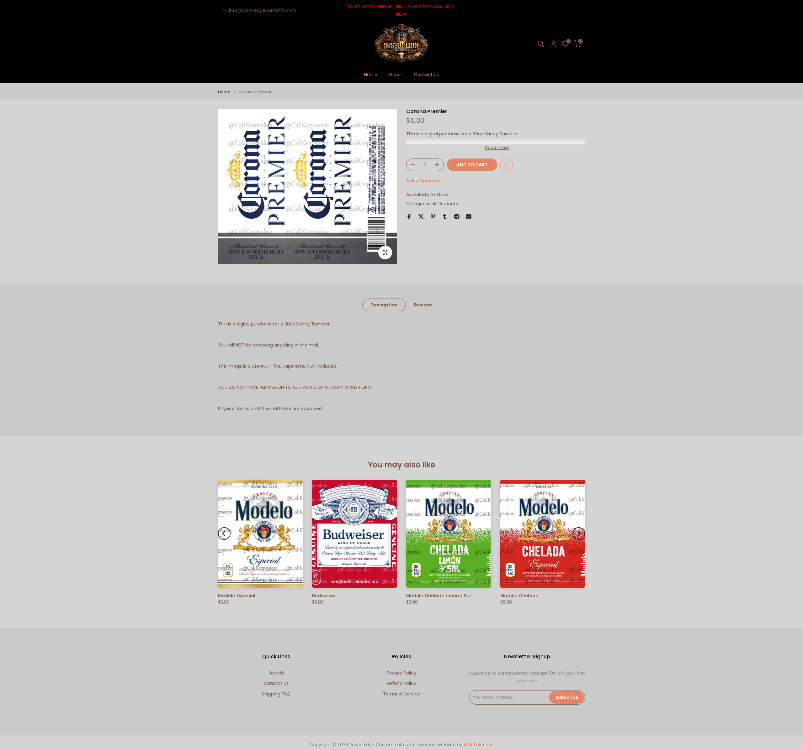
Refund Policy (401, 683)
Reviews (423, 304)
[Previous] (224, 533)
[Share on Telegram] (457, 216)
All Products (445, 203)
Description (384, 304)
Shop (393, 74)
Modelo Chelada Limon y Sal (438, 595)
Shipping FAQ (276, 694)
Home (370, 74)
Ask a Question (423, 181)
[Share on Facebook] (409, 216)
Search (276, 673)
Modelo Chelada (519, 595)
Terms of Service (401, 694)
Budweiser (324, 595)
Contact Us (426, 74)
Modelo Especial (236, 595)
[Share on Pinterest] (433, 216)
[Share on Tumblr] (445, 216)
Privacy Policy (401, 673)
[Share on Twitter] (421, 216)
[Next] (578, 533)
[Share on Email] (468, 216)
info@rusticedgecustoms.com (262, 10)
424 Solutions (478, 745)
